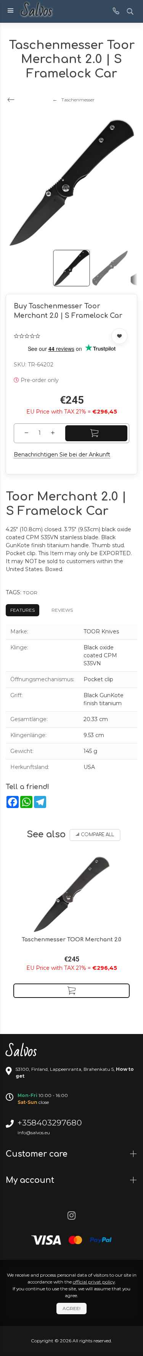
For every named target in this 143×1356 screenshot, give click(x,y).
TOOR (30, 592)
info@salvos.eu (34, 1132)
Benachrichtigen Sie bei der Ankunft (62, 454)
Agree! (71, 1308)
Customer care (38, 1154)
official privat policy (94, 1282)
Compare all (97, 834)
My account (31, 1180)
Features (22, 610)
